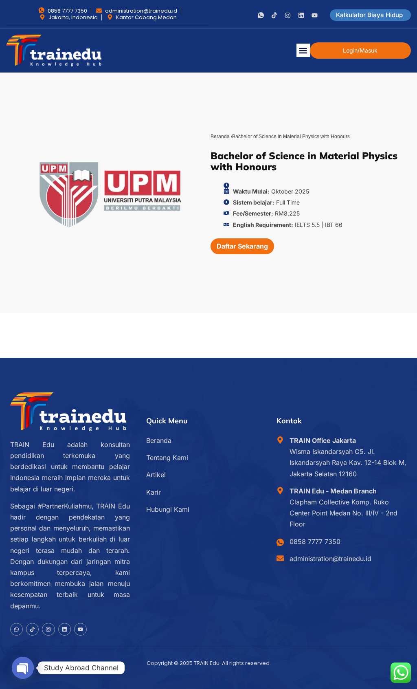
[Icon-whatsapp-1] (261, 15)
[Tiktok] (274, 15)
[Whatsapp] (16, 629)
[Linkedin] (301, 15)
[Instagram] (288, 15)
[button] (303, 50)
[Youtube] (315, 15)
